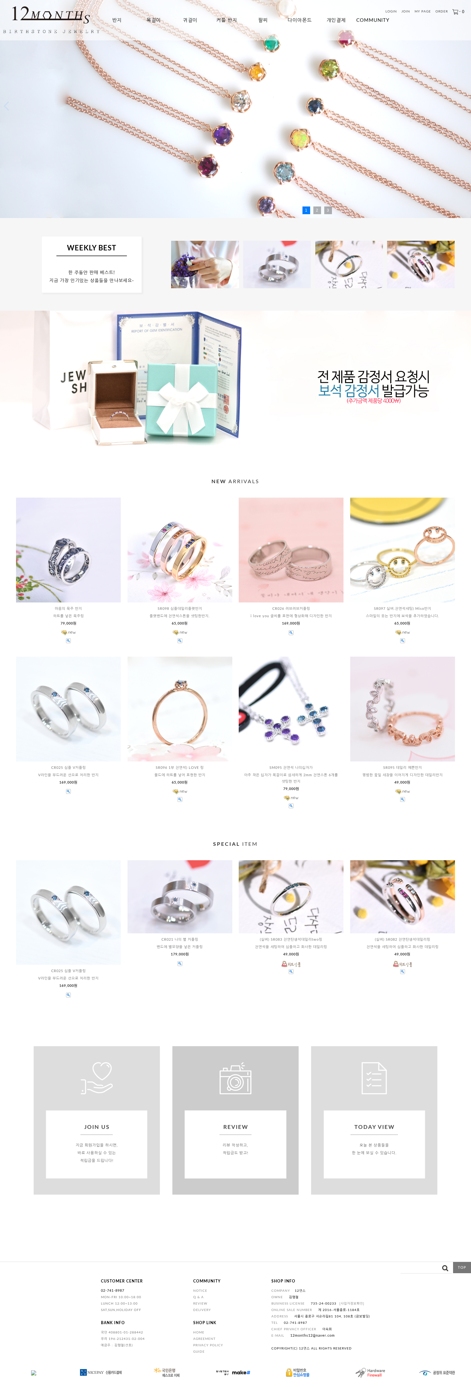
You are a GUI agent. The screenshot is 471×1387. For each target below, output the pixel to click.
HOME (198, 1332)
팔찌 (263, 20)
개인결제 (336, 20)
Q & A (198, 1297)
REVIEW (200, 1303)
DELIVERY (202, 1310)
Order (441, 11)
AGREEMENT (204, 1339)
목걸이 (153, 20)
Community (372, 20)
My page (423, 11)
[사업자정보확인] (351, 1303)
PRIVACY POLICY (208, 1345)
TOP (462, 1267)
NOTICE (200, 1290)
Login (391, 11)
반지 (117, 20)
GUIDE (199, 1351)
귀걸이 (190, 20)
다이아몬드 (300, 20)
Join (405, 11)
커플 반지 (226, 20)
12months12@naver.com (312, 1335)
